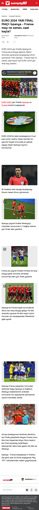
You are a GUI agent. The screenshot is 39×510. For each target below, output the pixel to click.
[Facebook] (31, 490)
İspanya (25, 49)
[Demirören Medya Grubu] (29, 479)
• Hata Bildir (31, 508)
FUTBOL (5, 9)
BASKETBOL (15, 9)
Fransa (4, 52)
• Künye (28, 507)
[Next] (27, 490)
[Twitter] (36, 490)
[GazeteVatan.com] (6, 507)
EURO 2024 (7, 49)
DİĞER (25, 9)
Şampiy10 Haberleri (15, 16)
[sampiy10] (8, 480)
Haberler (4, 16)
